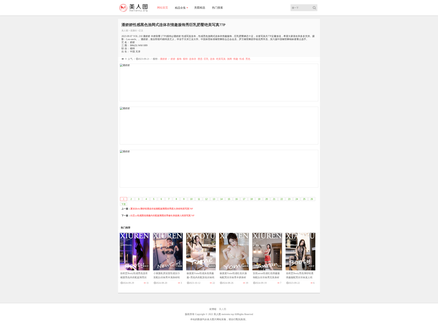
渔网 (229, 59)
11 (199, 199)
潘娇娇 (163, 59)
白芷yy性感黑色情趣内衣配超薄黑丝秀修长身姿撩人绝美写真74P (162, 215)
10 (191, 199)
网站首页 (162, 7)
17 (244, 199)
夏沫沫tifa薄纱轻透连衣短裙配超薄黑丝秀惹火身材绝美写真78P (161, 208)
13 (214, 199)
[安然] (267, 255)
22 (281, 199)
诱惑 (200, 59)
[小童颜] (168, 255)
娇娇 (173, 59)
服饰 (179, 59)
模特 (185, 59)
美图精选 (199, 7)
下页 (123, 204)
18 (251, 199)
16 (236, 199)
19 (259, 199)
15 (229, 199)
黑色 (248, 59)
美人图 (124, 30)
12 (206, 199)
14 (221, 199)
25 (304, 199)
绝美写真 (221, 59)
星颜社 (133, 30)
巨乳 (206, 59)
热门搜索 (217, 7)
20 (266, 199)
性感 (241, 59)
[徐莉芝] (135, 255)
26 (312, 199)
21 (274, 199)
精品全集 (180, 7)
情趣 (235, 59)
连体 (212, 59)
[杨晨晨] (201, 255)
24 (296, 199)
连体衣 (192, 59)
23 (289, 199)
